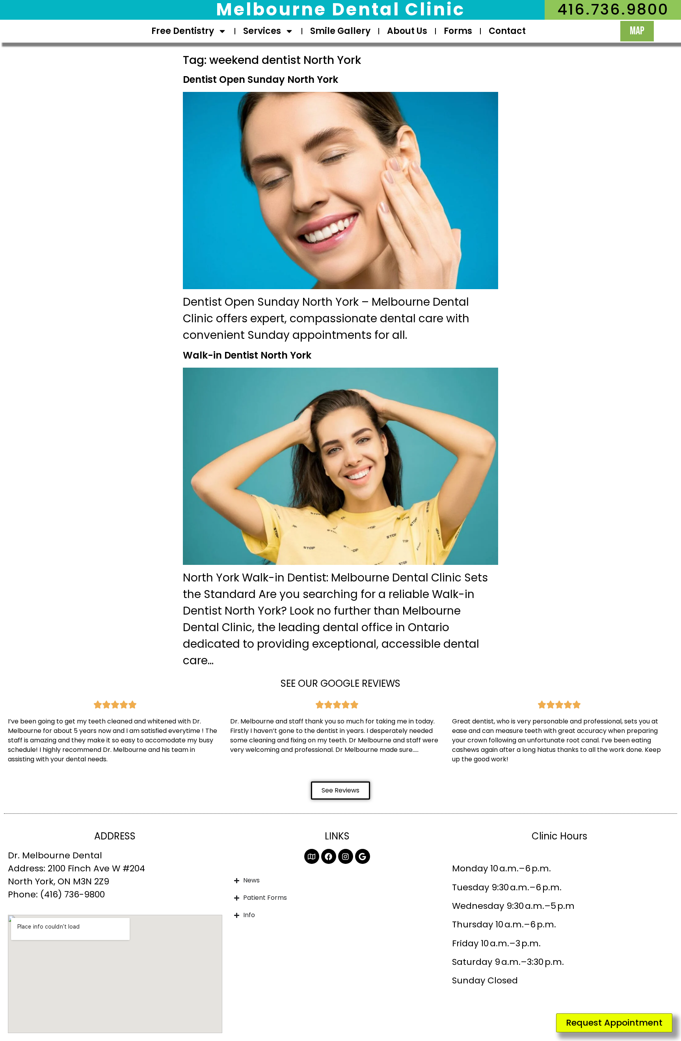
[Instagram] (345, 856)
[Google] (362, 856)
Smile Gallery (340, 31)
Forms (458, 31)
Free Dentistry (182, 31)
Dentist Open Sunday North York (260, 79)
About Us (407, 31)
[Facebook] (328, 856)
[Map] (311, 856)
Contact (507, 31)
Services (262, 31)
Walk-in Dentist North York (247, 355)
